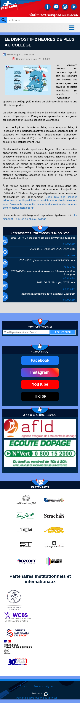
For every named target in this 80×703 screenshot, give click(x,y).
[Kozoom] (26, 561)
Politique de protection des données (36, 697)
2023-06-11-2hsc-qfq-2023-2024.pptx (52, 249)
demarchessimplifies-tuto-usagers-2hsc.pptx (48, 293)
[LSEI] (54, 561)
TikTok (40, 396)
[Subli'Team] (26, 544)
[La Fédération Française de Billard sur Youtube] (56, 7)
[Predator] (54, 530)
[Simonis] (26, 515)
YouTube (40, 384)
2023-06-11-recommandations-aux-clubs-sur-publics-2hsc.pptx (43, 273)
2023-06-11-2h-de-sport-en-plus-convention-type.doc (43, 237)
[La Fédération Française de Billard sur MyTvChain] (74, 7)
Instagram (40, 372)
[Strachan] (54, 515)
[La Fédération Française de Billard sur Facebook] (47, 7)
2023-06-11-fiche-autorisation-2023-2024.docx (47, 260)
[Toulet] (26, 530)
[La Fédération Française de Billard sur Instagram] (65, 7)
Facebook (40, 360)
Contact (24, 686)
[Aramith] (54, 500)
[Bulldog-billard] (54, 544)
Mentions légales (44, 686)
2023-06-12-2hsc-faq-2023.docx (56, 282)
